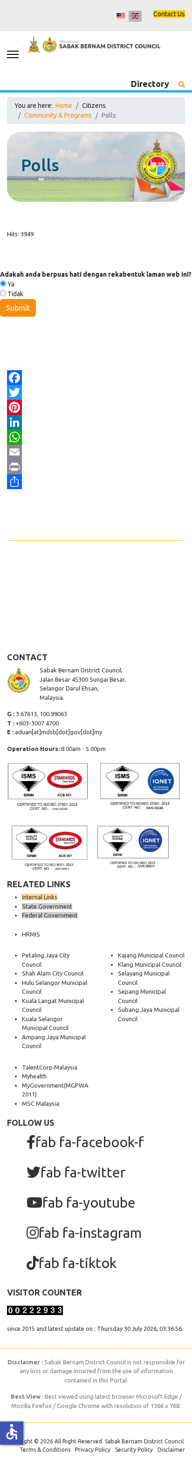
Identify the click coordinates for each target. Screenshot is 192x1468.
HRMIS (31, 934)
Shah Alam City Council (52, 973)
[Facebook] (96, 377)
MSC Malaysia (40, 1103)
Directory (150, 83)
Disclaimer (171, 1450)
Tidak (14, 294)
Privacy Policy (92, 1450)
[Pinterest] (96, 407)
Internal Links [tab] (39, 897)
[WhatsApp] (96, 437)
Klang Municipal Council (149, 964)
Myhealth (34, 1076)
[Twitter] (96, 392)
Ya (10, 284)
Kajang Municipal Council (151, 955)
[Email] (96, 452)
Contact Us (169, 14)
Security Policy (134, 1450)
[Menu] (13, 54)
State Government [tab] (47, 906)
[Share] (96, 481)
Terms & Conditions (45, 1450)
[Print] (96, 466)
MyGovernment (43, 1085)
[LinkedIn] (96, 422)
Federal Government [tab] (50, 915)
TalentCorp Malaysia (49, 1067)
